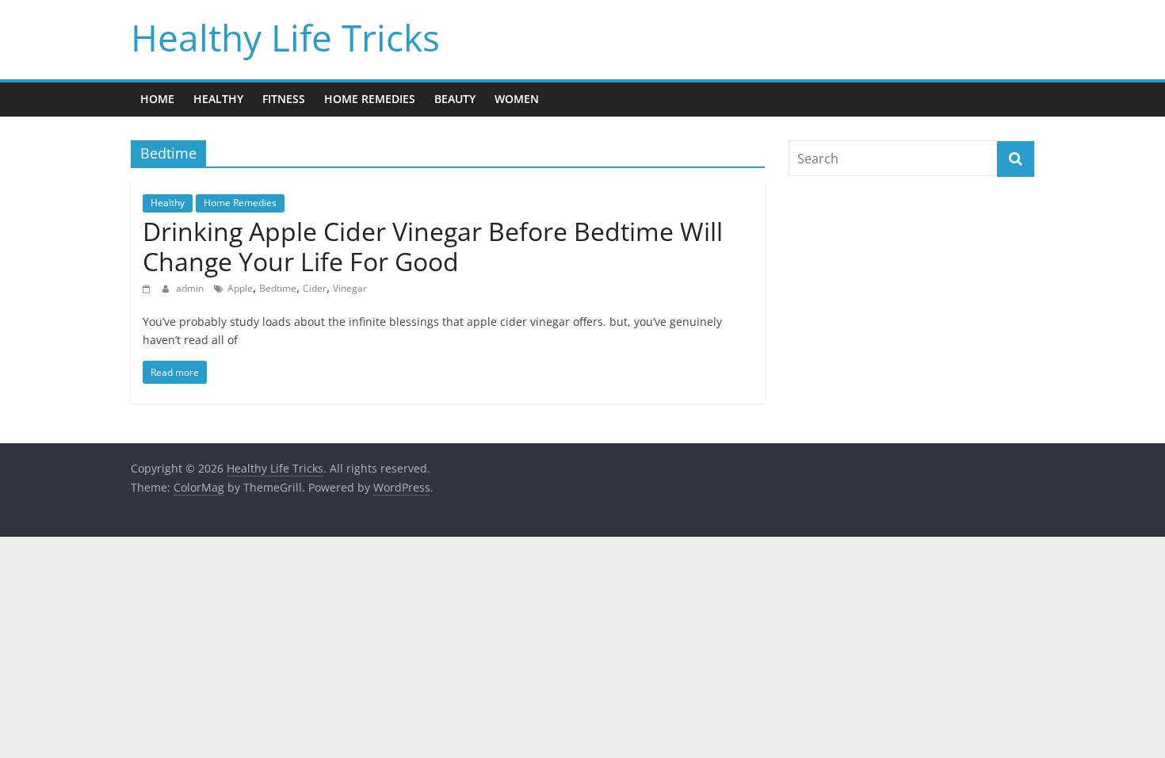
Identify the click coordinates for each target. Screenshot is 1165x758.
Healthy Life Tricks (285, 37)
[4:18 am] (149, 288)
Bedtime (277, 288)
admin (191, 288)
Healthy (218, 98)
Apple (240, 288)
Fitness (283, 98)
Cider (315, 288)
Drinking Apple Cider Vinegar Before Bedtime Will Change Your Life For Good (433, 246)
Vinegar (350, 288)
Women (517, 98)
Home (157, 98)
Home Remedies (369, 98)
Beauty (455, 98)
